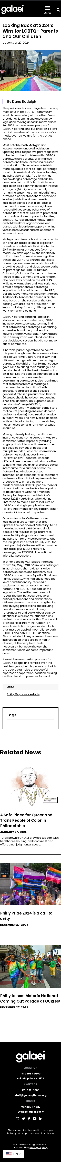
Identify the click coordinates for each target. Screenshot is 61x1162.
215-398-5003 (30, 1090)
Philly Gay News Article (23, 694)
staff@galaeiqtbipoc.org (31, 1095)
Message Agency (38, 1147)
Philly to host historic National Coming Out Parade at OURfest (30, 998)
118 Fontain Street (31, 1073)
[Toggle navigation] (47, 8)
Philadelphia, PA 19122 (30, 1078)
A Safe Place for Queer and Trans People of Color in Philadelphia (26, 820)
